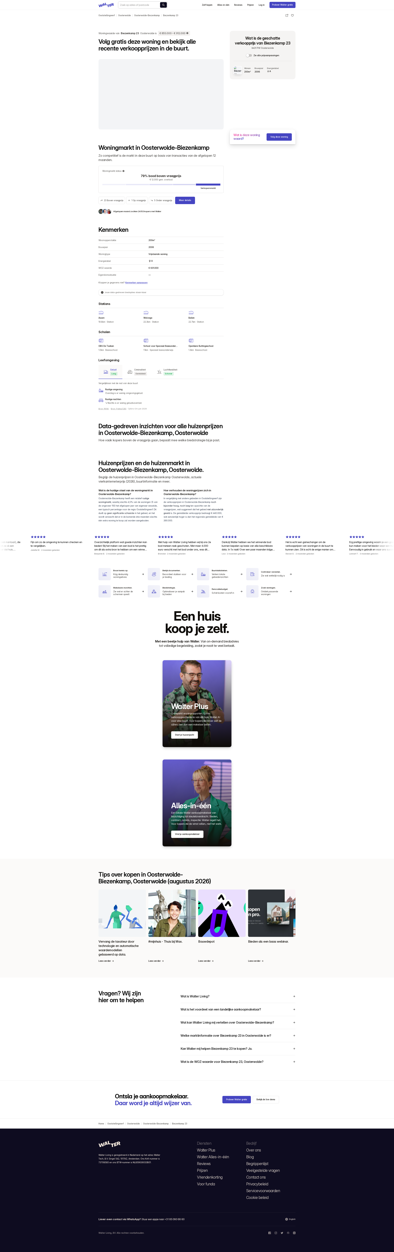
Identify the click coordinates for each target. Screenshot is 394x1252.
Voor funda (206, 1184)
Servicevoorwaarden (263, 1190)
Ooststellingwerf (106, 15)
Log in (262, 5)
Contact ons (256, 1177)
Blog (250, 1157)
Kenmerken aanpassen (136, 282)
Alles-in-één (223, 5)
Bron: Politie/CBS (118, 409)
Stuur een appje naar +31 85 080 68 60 (163, 1219)
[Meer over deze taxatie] (187, 33)
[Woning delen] (287, 15)
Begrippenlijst (257, 1163)
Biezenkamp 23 (170, 15)
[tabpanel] (161, 393)
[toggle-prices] (249, 55)
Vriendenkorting (210, 1177)
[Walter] (106, 5)
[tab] (110, 372)
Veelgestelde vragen (263, 1170)
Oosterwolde (124, 15)
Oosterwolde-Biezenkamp (147, 15)
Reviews (238, 5)
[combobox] (142, 5)
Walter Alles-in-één (213, 1157)
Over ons (253, 1150)
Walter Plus (206, 1150)
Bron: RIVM (103, 409)
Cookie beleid (257, 1197)
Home (101, 1123)
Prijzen (250, 5)
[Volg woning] (292, 15)
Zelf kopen (207, 5)
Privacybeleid (257, 1184)
